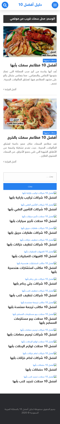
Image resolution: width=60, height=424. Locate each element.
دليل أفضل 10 (30, 5)
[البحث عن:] (30, 176)
